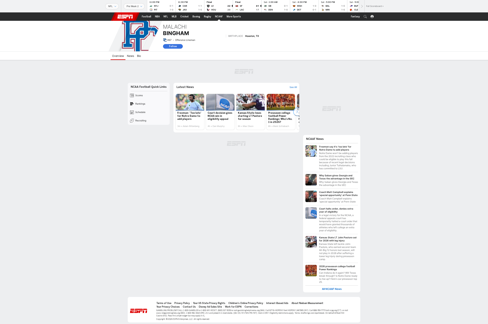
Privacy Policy (182, 303)
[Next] (361, 6)
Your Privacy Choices (168, 306)
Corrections (251, 306)
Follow (173, 46)
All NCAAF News (332, 289)
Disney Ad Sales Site (210, 306)
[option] (190, 112)
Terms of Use (163, 303)
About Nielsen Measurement (307, 303)
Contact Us (189, 306)
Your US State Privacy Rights (209, 303)
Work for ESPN (233, 306)
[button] (365, 16)
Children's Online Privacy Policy (245, 303)
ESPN (125, 16)
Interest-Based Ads (277, 303)
